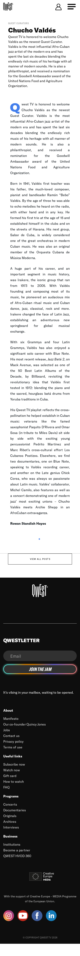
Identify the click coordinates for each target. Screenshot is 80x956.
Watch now (11, 770)
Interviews (11, 827)
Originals (9, 816)
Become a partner (16, 850)
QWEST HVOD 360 (17, 856)
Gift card (9, 776)
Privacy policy (13, 741)
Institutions (11, 844)
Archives (9, 821)
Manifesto (10, 718)
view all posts (40, 559)
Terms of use (12, 747)
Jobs (6, 730)
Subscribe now (14, 764)
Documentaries (14, 810)
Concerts (10, 804)
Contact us (11, 736)
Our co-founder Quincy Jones (24, 724)
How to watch (13, 781)
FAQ (6, 787)
